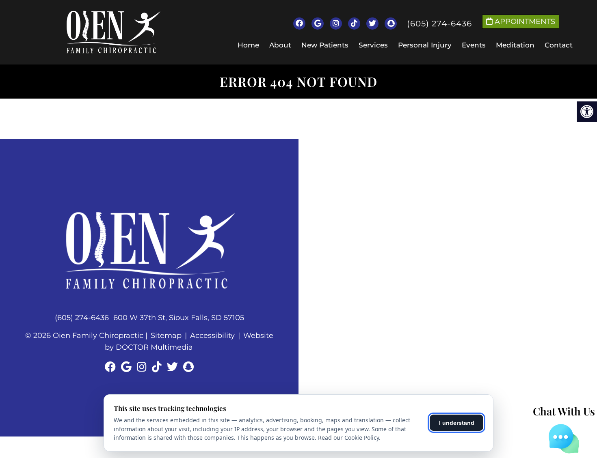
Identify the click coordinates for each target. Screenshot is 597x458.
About (280, 45)
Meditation (515, 45)
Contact (559, 45)
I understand (456, 422)
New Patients (324, 45)
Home (248, 45)
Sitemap (166, 335)
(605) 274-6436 (439, 23)
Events (474, 45)
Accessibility (212, 335)
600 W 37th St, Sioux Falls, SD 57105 (178, 317)
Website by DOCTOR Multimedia (189, 341)
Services (373, 45)
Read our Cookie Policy (348, 437)
